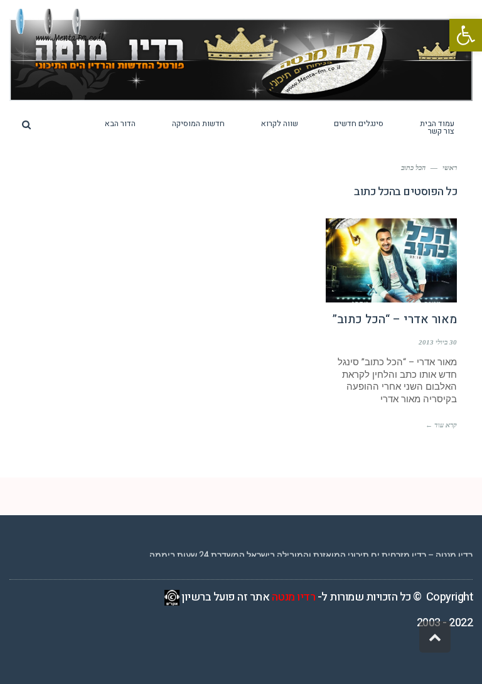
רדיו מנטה (294, 597)
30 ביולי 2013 (438, 342)
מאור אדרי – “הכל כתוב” (395, 319)
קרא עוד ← (441, 425)
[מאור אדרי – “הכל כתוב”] (391, 260)
